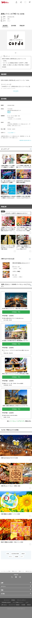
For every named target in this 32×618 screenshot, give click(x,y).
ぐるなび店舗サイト (11, 132)
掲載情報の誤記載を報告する (25, 140)
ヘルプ (27, 602)
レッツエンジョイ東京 (5, 571)
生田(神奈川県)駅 (15, 553)
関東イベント (21, 571)
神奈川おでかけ (29, 571)
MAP (9, 112)
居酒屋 (16, 556)
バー (22, 556)
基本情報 (3, 99)
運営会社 (29, 604)
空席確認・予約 (16, 312)
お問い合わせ (4, 604)
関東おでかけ (14, 571)
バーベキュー (13, 421)
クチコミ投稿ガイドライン (18, 602)
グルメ (11, 556)
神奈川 (23, 553)
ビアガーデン (21, 421)
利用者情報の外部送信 (6, 602)
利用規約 (13, 600)
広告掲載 (23, 604)
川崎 (8, 553)
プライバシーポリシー (21, 600)
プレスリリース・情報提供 (14, 604)
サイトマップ (6, 600)
